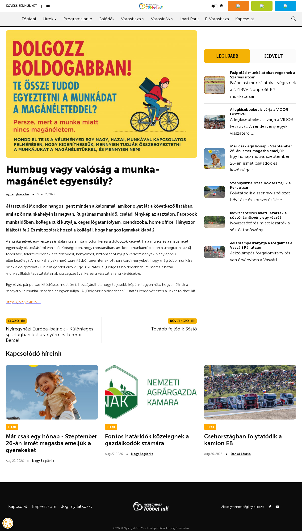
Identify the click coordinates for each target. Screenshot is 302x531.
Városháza (131, 18)
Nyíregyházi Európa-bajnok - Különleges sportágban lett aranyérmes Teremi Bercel (49, 334)
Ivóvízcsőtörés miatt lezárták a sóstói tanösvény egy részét (258, 215)
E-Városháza (217, 18)
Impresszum (44, 506)
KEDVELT (273, 56)
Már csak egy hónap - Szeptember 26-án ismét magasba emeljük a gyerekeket (51, 443)
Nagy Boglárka (43, 460)
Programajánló (77, 18)
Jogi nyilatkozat (76, 506)
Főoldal (29, 18)
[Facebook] (42, 6)
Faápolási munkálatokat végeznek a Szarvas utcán (262, 74)
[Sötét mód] (217, 6)
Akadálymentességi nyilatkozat (242, 507)
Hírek (48, 18)
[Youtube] (48, 6)
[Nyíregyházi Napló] (262, 6)
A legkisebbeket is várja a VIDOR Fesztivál (259, 111)
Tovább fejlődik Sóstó (174, 329)
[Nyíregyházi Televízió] (238, 6)
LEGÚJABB (227, 56)
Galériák (106, 18)
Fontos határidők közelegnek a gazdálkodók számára (147, 440)
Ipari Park (189, 18)
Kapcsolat (244, 18)
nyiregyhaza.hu (17, 194)
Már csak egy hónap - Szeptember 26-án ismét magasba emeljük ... (261, 148)
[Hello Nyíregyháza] (285, 6)
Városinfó (160, 18)
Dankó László (241, 454)
